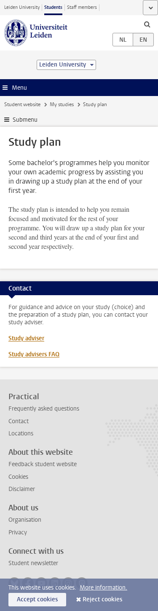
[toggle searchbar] (147, 24)
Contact (18, 421)
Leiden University (22, 7)
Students (53, 7)
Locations (20, 434)
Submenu (25, 120)
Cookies (18, 477)
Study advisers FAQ (33, 354)
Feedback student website (42, 464)
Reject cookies (102, 599)
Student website (22, 104)
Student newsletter (33, 563)
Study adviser (26, 338)
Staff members (82, 7)
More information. (103, 588)
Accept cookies (37, 599)
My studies (62, 104)
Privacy (17, 532)
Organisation (24, 520)
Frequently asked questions (43, 409)
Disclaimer (21, 489)
